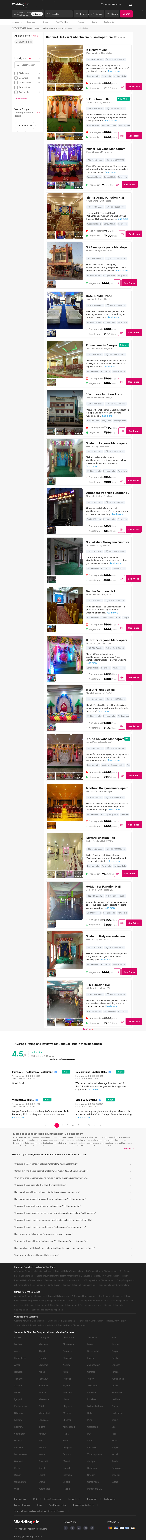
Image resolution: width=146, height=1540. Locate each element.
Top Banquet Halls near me (111, 1296)
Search (126, 14)
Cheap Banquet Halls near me (63, 1305)
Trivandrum (92, 1385)
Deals (94, 22)
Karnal (42, 1468)
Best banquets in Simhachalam (46, 1285)
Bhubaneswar (21, 1454)
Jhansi (66, 1399)
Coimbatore (20, 1482)
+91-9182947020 (116, 502)
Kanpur (66, 1440)
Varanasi (43, 1454)
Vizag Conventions (23, 1099)
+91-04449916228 (117, 258)
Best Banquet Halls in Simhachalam (61, 1280)
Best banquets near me (90, 1305)
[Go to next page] (94, 1125)
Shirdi (41, 1406)
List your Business (22, 1505)
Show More (129, 1148)
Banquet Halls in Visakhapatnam (48, 28)
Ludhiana (18, 1447)
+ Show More (20, 98)
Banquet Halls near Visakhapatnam (47, 1310)
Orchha (115, 1358)
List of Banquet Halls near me (34, 1305)
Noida (114, 1440)
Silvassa (18, 1413)
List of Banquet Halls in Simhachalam (96, 1280)
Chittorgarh (44, 1337)
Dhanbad (67, 1358)
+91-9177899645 (117, 305)
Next (79, 64)
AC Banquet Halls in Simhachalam (101, 1271)
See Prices (134, 86)
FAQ (35, 1499)
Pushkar (67, 1378)
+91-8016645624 (116, 748)
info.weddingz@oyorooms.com (33, 1529)
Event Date (84, 14)
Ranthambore (20, 1406)
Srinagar (116, 1365)
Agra (41, 1440)
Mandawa (43, 1344)
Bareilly (42, 1358)
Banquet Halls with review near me (62, 1300)
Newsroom (92, 1499)
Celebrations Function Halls (91, 1072)
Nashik (115, 1454)
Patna (66, 1433)
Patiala (115, 1372)
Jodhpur (91, 1461)
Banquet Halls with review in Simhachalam (100, 1276)
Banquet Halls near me (58, 1296)
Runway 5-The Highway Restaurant (32, 1072)
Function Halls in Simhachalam (72, 1325)
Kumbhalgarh (118, 1378)
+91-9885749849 (117, 404)
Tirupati (115, 1351)
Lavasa (90, 1358)
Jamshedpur (93, 1365)
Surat (89, 1440)
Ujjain (16, 1488)
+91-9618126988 (116, 648)
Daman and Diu (94, 1488)
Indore (42, 1427)
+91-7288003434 (116, 354)
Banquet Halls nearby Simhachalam (79, 1285)
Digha (90, 1344)
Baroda (42, 1447)
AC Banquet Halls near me (84, 1296)
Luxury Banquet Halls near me (94, 1300)
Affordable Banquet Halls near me (29, 1296)
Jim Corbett (69, 1337)
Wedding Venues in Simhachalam (29, 1321)
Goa (113, 1427)
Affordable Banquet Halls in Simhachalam (33, 1271)
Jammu (115, 1344)
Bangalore (44, 1420)
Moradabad (44, 1413)
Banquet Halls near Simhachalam (114, 1285)
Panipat (66, 1488)
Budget (114, 14)
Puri (89, 1433)
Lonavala (91, 1392)
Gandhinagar (93, 1482)
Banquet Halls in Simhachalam (69, 1271)
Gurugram (67, 1447)
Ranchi (115, 1461)
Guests (99, 14)
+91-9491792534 (117, 108)
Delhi (89, 1413)
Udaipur (18, 1440)
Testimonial (109, 22)
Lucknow (18, 1427)
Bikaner (42, 1392)
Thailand (18, 1378)
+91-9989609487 (116, 551)
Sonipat (115, 1406)
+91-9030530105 (117, 207)
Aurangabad (44, 1488)
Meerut (66, 1461)
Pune (89, 1420)
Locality (55, 14)
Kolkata (18, 1420)
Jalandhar (67, 1475)
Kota (114, 1337)
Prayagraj (116, 1468)
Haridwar (116, 1399)
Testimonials (109, 1499)
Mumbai (67, 1413)
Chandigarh (19, 1433)
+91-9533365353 (117, 699)
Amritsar (67, 1454)
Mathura (18, 1344)
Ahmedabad (69, 1427)
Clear (35, 36)
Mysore (67, 1385)
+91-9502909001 (116, 451)
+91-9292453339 (116, 896)
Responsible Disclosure (83, 1505)
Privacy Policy (74, 1499)
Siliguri (66, 1482)
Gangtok (91, 1372)
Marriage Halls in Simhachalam (61, 1321)
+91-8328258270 (116, 601)
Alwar (17, 1351)
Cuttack (115, 1482)
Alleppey (67, 1392)
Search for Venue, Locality (24, 13)
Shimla (42, 1482)
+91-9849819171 (117, 160)
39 (89, 1125)
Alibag (42, 1372)
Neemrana (117, 1392)
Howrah (66, 1468)
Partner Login (20, 1499)
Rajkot (42, 1475)
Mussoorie (44, 1399)
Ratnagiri (18, 1372)
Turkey (90, 1378)
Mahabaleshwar (95, 1406)
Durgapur (67, 1351)
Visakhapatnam (94, 1454)
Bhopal (115, 1447)
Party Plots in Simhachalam (42, 1325)
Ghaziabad (92, 1427)
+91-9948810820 (115, 797)
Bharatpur (43, 1385)
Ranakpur (43, 1378)
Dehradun (92, 1468)
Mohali (17, 1392)
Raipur (17, 1475)
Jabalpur (116, 1475)
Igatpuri (18, 1399)
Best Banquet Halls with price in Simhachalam (57, 1276)
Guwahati (18, 1461)
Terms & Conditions (52, 1499)
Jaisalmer (92, 1337)
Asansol (18, 1385)
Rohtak (17, 1337)
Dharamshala (93, 1351)
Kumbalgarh (20, 1358)
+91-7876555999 (117, 849)
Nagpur (42, 1433)
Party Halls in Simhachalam (91, 1321)
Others (115, 1385)
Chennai (67, 1420)
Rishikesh (92, 1399)
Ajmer (17, 1365)
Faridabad (92, 1447)
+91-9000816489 (117, 994)
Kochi (17, 1468)
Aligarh (42, 1351)
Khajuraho (67, 1406)
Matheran (43, 1365)
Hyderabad (117, 1413)
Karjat (65, 1372)
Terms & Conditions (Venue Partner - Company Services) (39, 1511)
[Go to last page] (100, 1125)
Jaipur (115, 1420)
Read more (114, 71)
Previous (50, 64)
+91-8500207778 (117, 59)
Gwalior (91, 1475)
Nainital (66, 1365)
